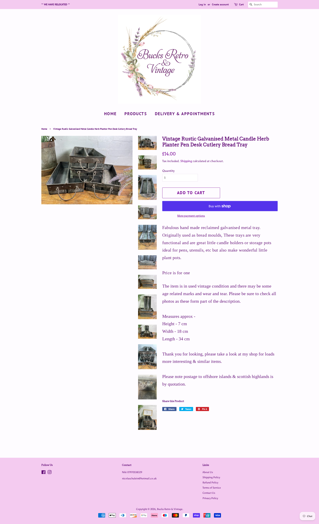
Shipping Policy (211, 477)
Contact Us (209, 492)
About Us (208, 472)
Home (110, 113)
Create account (220, 4)
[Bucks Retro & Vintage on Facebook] (43, 473)
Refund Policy (210, 482)
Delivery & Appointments (185, 113)
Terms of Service (212, 487)
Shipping (186, 161)
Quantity (168, 171)
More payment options (191, 215)
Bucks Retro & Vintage (169, 509)
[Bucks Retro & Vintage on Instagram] (49, 473)
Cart (241, 4)
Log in (202, 4)
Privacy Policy (210, 498)
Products (135, 113)
